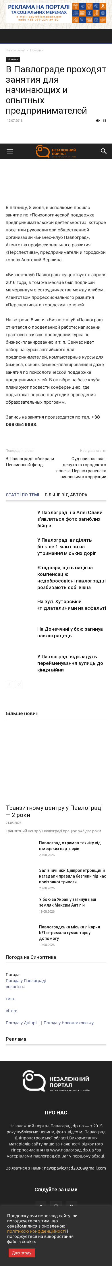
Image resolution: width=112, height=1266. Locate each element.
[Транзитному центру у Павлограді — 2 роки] (56, 764)
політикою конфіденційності (36, 1231)
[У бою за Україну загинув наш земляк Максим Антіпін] (20, 907)
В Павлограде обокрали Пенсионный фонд (30, 461)
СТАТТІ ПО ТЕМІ (22, 495)
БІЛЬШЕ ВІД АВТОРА (66, 495)
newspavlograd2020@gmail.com (75, 1168)
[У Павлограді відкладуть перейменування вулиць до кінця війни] (20, 663)
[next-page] (18, 684)
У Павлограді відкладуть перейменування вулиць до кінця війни (70, 663)
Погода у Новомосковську (69, 1022)
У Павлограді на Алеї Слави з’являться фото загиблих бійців (70, 519)
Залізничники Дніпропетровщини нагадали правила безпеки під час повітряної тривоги (72, 876)
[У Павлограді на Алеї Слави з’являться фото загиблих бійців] (20, 519)
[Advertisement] (56, 85)
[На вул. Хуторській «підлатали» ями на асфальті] (20, 608)
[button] (10, 151)
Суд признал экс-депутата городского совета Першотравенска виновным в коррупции (81, 467)
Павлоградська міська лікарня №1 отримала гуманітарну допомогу (69, 933)
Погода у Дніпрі (21, 1022)
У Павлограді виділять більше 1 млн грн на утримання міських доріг (66, 546)
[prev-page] (9, 684)
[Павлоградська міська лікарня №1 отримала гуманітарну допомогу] (20, 934)
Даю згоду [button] (21, 1252)
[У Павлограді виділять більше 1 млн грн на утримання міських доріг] (20, 547)
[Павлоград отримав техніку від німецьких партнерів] (20, 850)
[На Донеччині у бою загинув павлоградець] (20, 636)
